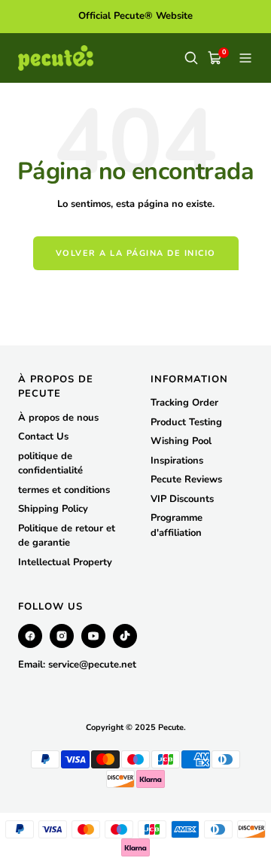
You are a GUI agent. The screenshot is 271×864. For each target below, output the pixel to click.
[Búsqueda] (191, 57)
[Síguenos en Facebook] (30, 636)
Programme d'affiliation (176, 525)
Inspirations (177, 460)
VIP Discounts (182, 499)
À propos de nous (58, 417)
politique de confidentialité (50, 463)
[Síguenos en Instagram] (62, 636)
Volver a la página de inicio (136, 253)
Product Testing (186, 422)
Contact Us (43, 436)
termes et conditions (64, 490)
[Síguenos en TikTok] (125, 636)
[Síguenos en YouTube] (93, 636)
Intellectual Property (65, 562)
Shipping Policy (53, 509)
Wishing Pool (181, 441)
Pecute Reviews (186, 479)
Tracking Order (184, 402)
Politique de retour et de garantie (66, 536)
